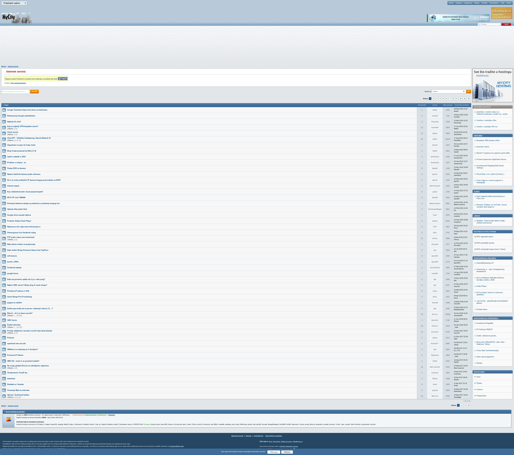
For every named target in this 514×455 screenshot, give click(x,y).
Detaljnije (111, 415)
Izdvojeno (478, 135)
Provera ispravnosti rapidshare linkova (491, 159)
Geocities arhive (483, 147)
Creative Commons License (289, 446)
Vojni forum (276, 441)
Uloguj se (459, 3)
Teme (6, 105)
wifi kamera (12, 256)
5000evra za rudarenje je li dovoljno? (22, 349)
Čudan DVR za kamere (16, 168)
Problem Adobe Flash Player (19, 221)
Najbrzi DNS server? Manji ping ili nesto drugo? (27, 285)
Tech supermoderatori (18, 83)
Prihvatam (273, 452)
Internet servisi (13, 66)
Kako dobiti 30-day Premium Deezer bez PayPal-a (27, 250)
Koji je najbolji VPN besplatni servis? (22, 126)
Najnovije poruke (237, 436)
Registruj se (468, 3)
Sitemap (249, 436)
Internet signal (13, 186)
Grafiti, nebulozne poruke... (487, 336)
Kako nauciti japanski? (485, 357)
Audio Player (481, 286)
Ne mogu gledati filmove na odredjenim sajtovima (28, 366)
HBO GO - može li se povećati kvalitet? (23, 361)
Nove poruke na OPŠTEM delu (486, 318)
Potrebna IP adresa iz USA (18, 291)
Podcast (10, 338)
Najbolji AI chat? (14, 122)
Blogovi (477, 3)
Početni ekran (482, 309)
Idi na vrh (468, 401)
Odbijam (287, 452)
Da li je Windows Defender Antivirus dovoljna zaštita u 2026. (490, 279)
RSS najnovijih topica (485, 237)
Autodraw (11, 379)
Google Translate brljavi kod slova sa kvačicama (27, 110)
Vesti (478, 377)
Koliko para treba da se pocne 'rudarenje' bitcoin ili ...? (30, 309)
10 (460, 98)
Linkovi (477, 216)
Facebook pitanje (14, 268)
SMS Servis (12, 320)
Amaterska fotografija (485, 323)
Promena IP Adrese (15, 355)
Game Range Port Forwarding (19, 297)
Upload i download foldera (18, 395)
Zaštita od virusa (286, 441)
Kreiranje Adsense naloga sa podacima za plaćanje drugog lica (33, 203)
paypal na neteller (14, 303)
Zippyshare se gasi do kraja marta (21, 145)
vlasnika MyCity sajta (177, 446)
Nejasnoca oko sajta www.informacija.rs (23, 227)
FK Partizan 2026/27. (485, 329)
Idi (469, 91)
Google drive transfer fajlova (19, 215)
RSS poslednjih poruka (485, 243)
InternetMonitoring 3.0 (485, 263)
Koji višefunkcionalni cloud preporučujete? (25, 192)
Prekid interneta (13, 325)
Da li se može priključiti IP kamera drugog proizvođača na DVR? (34, 180)
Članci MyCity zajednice (273, 436)
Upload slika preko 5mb (17, 209)
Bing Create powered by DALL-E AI (21, 151)
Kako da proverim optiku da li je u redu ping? (26, 279)
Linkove (480, 389)
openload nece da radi (16, 343)
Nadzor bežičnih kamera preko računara (23, 174)
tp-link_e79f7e (13, 262)
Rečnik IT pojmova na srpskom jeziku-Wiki (493, 153)
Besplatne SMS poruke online (488, 140)
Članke (479, 383)
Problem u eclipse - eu (16, 163)
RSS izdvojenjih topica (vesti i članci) (491, 249)
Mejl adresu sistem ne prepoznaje (21, 244)
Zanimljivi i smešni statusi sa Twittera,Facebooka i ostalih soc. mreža (492, 113)
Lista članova (494, 3)
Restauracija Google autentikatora (21, 116)
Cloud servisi (12, 132)
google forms (12, 273)
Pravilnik (484, 3)
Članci (476, 191)
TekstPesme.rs (298, 441)
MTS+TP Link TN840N (16, 197)
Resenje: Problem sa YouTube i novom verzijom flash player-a (492, 206)
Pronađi (34, 91)
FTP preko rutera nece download (20, 237)
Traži (502, 3)
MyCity (451, 3)
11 (464, 98)
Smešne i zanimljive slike (486, 120)
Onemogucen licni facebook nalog (21, 233)
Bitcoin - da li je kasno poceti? (20, 313)
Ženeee (479, 363)
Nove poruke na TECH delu (485, 258)
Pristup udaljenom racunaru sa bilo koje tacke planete (29, 331)
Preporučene (481, 396)
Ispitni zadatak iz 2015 (16, 157)
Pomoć (509, 3)
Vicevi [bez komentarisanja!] (488, 350)
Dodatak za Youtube (15, 384)
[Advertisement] (257, 47)
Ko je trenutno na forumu (15, 412)
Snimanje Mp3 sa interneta (18, 390)
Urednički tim (258, 436)
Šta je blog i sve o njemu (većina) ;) (490, 174)
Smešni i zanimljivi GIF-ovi (487, 127)
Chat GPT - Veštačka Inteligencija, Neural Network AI (29, 138)
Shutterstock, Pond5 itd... (17, 373)
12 (469, 98)
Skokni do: (428, 91)
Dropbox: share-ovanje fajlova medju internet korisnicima (491, 222)
